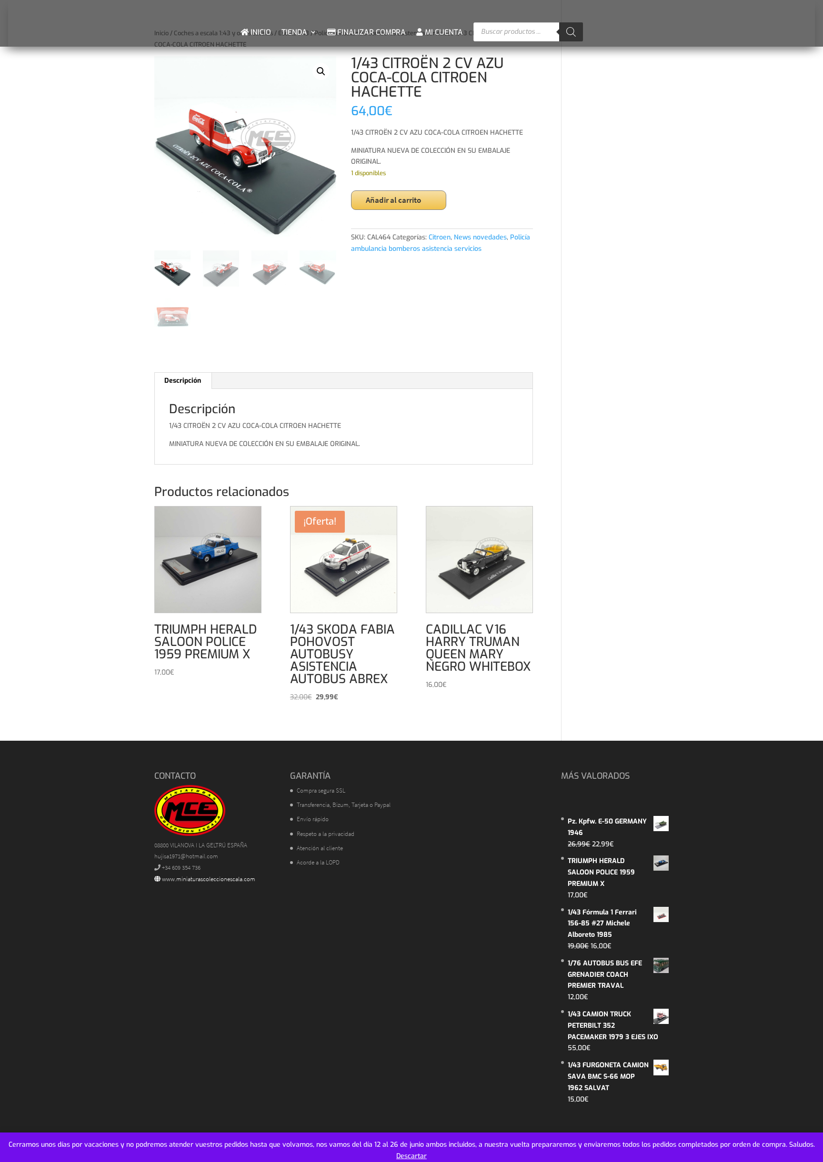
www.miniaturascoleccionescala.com (208, 879)
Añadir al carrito (393, 200)
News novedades (480, 237)
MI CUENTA (443, 32)
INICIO (260, 32)
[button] (321, 71)
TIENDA (294, 32)
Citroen (440, 237)
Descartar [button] (411, 1156)
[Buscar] (571, 31)
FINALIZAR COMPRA (370, 32)
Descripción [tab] (182, 380)
